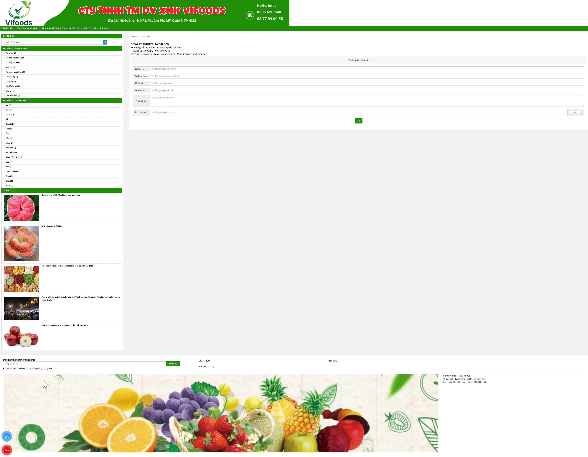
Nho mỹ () (10, 91)
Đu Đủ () (9, 115)
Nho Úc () (10, 67)
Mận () (8, 162)
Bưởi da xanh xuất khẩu (51, 226)
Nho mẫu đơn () (12, 96)
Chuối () (9, 181)
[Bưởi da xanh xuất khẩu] (21, 243)
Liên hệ (104, 28)
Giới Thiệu (74, 28)
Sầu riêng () (11, 152)
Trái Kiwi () (10, 81)
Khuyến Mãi (90, 28)
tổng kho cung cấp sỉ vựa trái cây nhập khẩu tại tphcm (65, 325)
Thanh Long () (12, 171)
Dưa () (8, 110)
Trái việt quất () (12, 63)
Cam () (9, 176)
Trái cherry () (11, 77)
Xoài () (8, 167)
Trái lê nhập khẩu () (14, 86)
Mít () (8, 119)
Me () (8, 105)
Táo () (8, 129)
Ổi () (7, 133)
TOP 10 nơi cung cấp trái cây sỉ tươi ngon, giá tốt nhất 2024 (67, 266)
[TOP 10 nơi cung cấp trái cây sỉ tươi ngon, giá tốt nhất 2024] (21, 279)
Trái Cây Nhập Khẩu (27, 28)
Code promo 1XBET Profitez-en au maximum (60, 195)
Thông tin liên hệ (358, 60)
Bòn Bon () (10, 148)
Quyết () (9, 124)
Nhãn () (9, 143)
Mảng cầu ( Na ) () (13, 157)
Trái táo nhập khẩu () (14, 58)
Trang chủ (7, 28)
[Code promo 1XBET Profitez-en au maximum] (21, 208)
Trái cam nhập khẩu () (15, 72)
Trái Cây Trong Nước (54, 28)
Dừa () (8, 138)
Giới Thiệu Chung (206, 366)
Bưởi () (9, 186)
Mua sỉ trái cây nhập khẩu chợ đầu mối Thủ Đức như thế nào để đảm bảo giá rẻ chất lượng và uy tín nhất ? (80, 298)
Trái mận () (10, 53)
